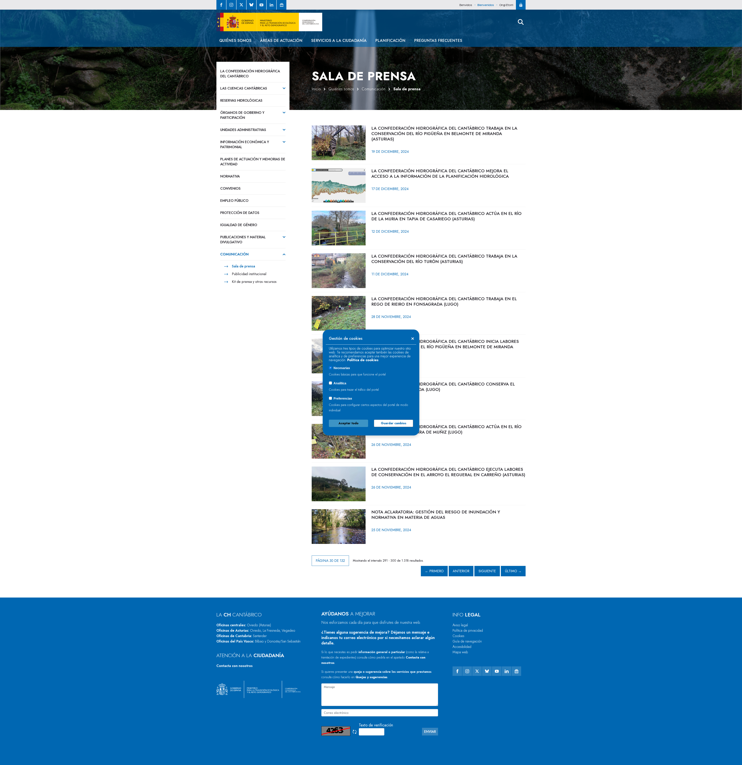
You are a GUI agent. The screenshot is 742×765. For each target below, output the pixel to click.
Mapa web (460, 652)
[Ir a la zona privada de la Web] (521, 5)
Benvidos (465, 5)
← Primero (434, 571)
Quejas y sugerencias (371, 677)
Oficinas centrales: (243, 625)
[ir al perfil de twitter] (241, 5)
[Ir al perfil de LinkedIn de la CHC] (271, 5)
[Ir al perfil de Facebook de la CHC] (221, 5)
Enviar (430, 731)
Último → (513, 571)
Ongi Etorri (506, 5)
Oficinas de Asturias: (255, 630)
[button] (521, 22)
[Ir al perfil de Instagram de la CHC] (231, 5)
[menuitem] (235, 40)
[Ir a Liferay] (269, 22)
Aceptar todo (348, 423)
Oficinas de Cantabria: (241, 635)
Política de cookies (363, 360)
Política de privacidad (468, 630)
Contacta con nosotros (234, 665)
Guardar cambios (393, 423)
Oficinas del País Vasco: (258, 641)
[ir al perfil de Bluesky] (251, 5)
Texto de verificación (376, 725)
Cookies (458, 635)
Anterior (461, 571)
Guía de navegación (467, 641)
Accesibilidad (462, 646)
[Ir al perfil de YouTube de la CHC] (261, 5)
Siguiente (487, 571)
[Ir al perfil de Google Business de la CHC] (281, 5)
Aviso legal (460, 625)
